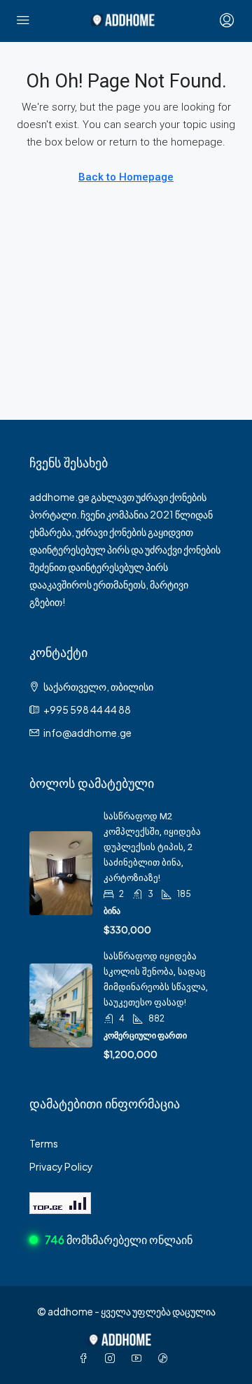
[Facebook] (86, 1358)
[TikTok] (166, 1358)
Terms (43, 1143)
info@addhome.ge (87, 732)
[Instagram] (112, 1358)
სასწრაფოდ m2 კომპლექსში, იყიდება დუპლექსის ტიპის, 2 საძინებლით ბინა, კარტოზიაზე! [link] (152, 847)
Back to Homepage (126, 177)
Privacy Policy (61, 1166)
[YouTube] (139, 1358)
